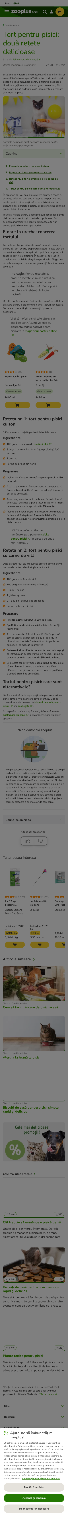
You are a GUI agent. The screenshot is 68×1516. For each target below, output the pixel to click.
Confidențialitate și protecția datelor (41, 1478)
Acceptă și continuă (34, 1498)
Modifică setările (34, 1487)
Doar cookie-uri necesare (34, 1508)
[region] (34, 1472)
